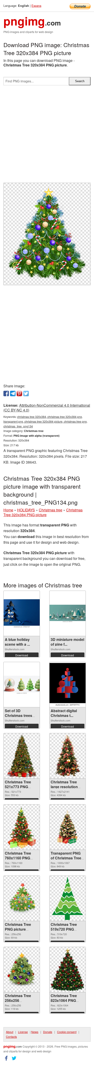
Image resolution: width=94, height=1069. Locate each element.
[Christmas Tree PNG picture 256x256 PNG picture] (22, 898)
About (9, 1032)
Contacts (11, 1037)
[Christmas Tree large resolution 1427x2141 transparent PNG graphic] (67, 755)
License (23, 1032)
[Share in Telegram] (13, 393)
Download (21, 655)
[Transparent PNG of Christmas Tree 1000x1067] (67, 827)
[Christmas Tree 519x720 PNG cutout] (67, 898)
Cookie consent (66, 1032)
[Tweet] (26, 393)
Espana (36, 5)
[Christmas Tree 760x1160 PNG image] (22, 827)
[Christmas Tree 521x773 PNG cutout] (21, 755)
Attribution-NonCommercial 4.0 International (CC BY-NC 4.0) (46, 408)
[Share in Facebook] (6, 393)
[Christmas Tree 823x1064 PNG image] (67, 969)
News (34, 1032)
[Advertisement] (47, 136)
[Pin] (19, 393)
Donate (47, 1032)
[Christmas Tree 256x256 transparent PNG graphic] (22, 969)
